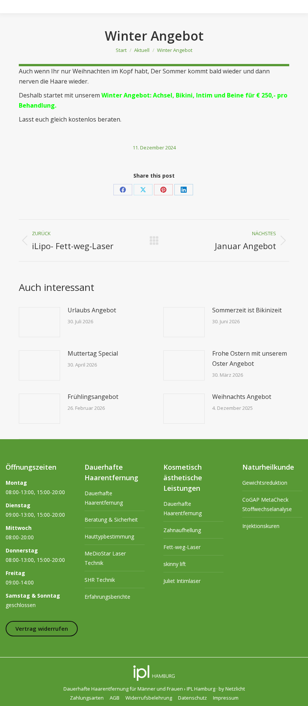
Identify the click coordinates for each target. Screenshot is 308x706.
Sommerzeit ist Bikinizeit (247, 310)
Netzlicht (235, 688)
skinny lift (174, 564)
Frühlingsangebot (93, 397)
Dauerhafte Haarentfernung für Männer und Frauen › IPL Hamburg (139, 688)
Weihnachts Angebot (241, 397)
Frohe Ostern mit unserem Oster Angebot (249, 358)
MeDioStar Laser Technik (105, 558)
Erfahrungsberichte (107, 596)
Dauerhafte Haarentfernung (104, 498)
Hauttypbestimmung (109, 536)
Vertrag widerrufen (41, 628)
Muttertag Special (93, 353)
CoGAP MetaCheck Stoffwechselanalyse (267, 504)
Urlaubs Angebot (92, 310)
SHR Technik (100, 579)
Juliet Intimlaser (182, 580)
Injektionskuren (260, 526)
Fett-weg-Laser (182, 547)
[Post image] (39, 322)
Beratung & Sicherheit (111, 519)
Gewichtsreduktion (264, 482)
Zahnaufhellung (182, 530)
